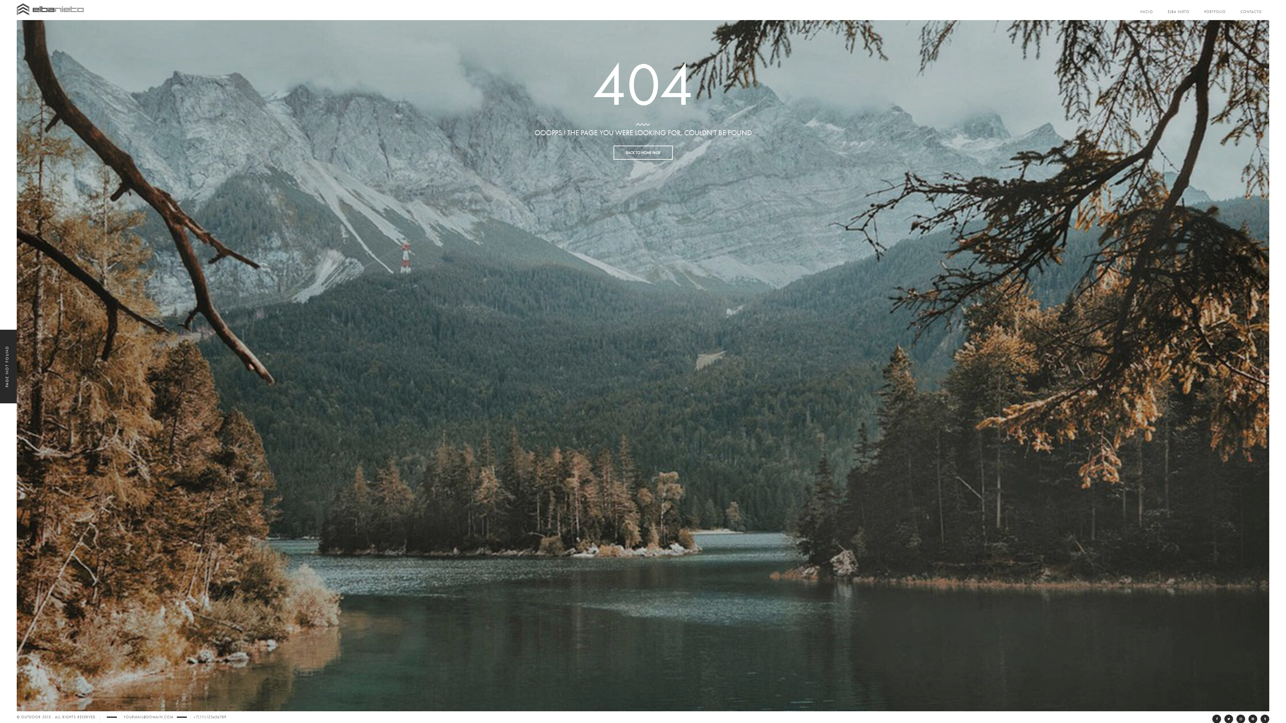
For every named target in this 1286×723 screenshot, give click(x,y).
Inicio (1146, 12)
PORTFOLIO (1215, 12)
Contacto (1251, 12)
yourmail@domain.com (148, 717)
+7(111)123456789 (210, 717)
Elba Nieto (1179, 12)
